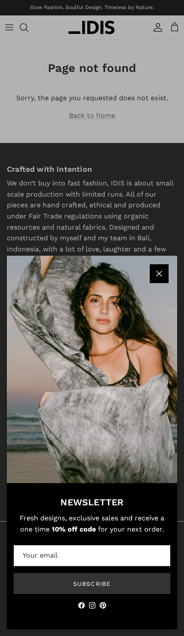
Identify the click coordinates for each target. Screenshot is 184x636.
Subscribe (92, 583)
